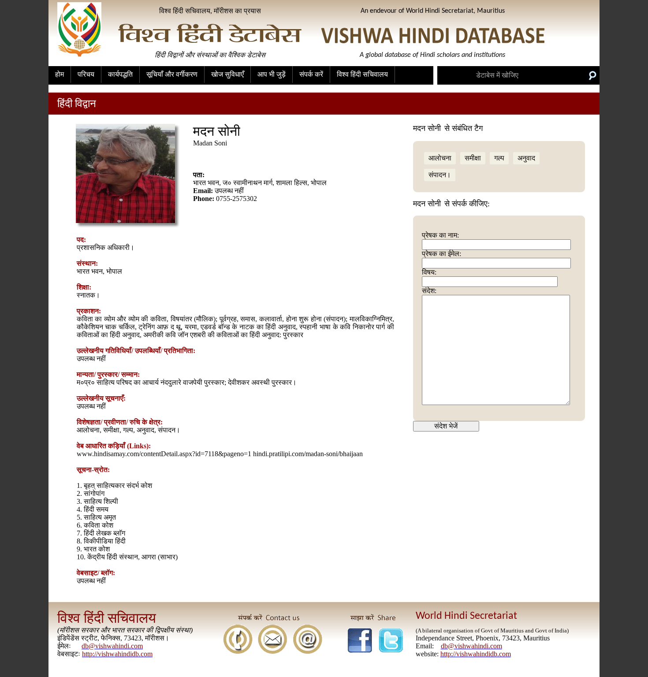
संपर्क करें (311, 74)
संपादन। (439, 175)
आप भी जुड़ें (271, 74)
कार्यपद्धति (120, 74)
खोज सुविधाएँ (227, 74)
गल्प (499, 158)
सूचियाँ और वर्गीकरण (171, 74)
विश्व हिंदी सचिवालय (362, 74)
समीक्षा (473, 158)
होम (59, 74)
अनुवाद (526, 158)
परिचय (86, 74)
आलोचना (439, 158)
